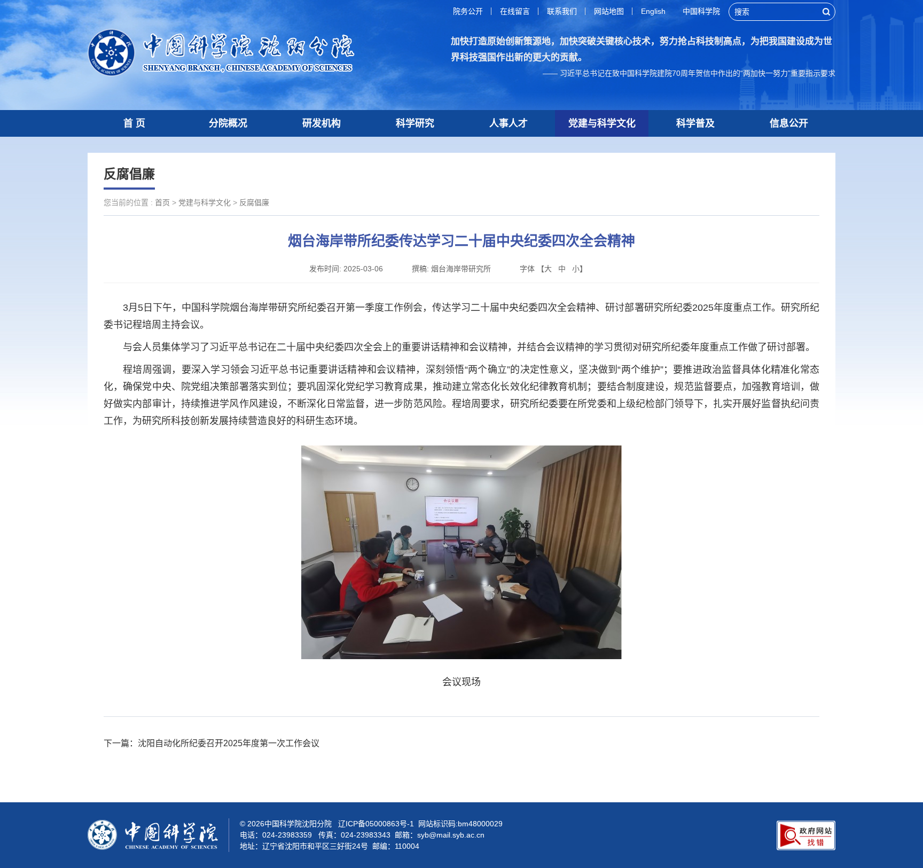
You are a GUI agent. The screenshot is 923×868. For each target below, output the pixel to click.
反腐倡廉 (254, 202)
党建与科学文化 (602, 123)
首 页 (134, 123)
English (653, 11)
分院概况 (228, 123)
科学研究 (415, 123)
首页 (162, 202)
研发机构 (321, 123)
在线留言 (515, 11)
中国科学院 (701, 11)
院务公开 (468, 11)
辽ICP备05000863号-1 (376, 823)
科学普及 (695, 123)
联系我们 (562, 11)
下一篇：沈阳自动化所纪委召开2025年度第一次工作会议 (211, 743)
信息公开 (789, 123)
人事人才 (508, 123)
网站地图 (609, 11)
